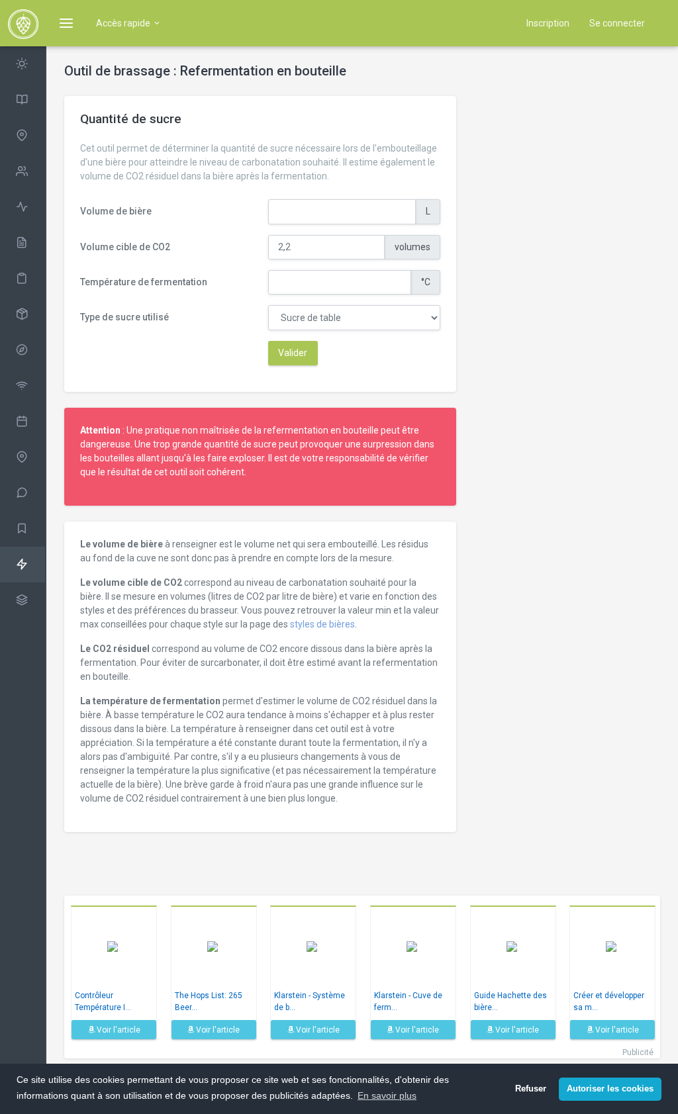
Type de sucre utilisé (124, 317)
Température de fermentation (143, 282)
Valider (292, 353)
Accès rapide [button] (124, 23)
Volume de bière (116, 211)
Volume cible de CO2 (125, 247)
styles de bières (322, 624)
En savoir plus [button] (387, 1095)
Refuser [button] (530, 1088)
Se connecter (617, 23)
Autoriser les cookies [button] (610, 1088)
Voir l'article (117, 1030)
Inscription (547, 23)
